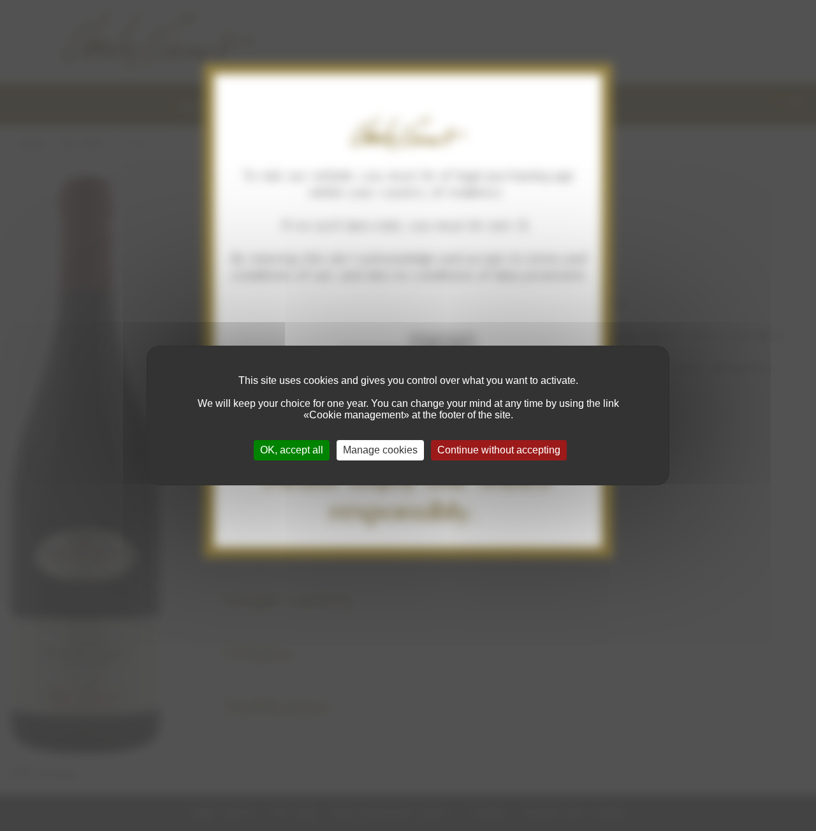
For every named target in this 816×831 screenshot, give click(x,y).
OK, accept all (291, 450)
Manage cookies (380, 450)
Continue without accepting (498, 450)
